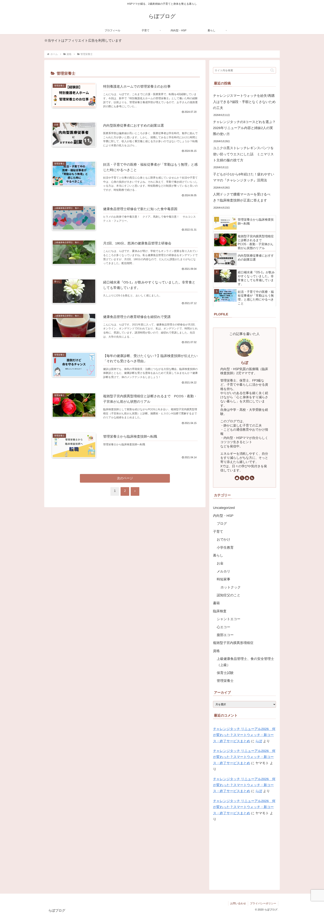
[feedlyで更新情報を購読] (247, 478)
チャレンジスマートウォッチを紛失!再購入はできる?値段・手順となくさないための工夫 (244, 102)
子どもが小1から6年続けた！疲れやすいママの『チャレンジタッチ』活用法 (243, 177)
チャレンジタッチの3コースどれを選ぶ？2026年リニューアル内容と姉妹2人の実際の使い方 (244, 128)
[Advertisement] (244, 855)
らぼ (244, 363)
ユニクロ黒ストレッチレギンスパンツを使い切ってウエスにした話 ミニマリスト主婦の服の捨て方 (243, 154)
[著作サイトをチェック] (237, 478)
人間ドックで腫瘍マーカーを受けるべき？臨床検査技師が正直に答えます (241, 197)
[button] (272, 70)
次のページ (125, 478)
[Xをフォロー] (242, 478)
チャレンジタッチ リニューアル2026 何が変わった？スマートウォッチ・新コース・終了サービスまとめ (244, 735)
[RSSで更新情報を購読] (252, 478)
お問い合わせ (238, 903)
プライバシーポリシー (263, 903)
